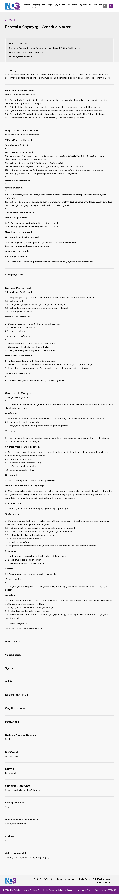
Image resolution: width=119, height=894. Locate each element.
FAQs (49, 4)
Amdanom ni (70, 879)
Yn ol (12, 20)
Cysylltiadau (59, 4)
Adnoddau (98, 4)
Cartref (26, 4)
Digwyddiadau (85, 4)
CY (111, 6)
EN (105, 6)
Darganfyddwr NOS (38, 6)
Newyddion (72, 4)
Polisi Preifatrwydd (101, 879)
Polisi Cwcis (84, 879)
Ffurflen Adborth (102, 882)
